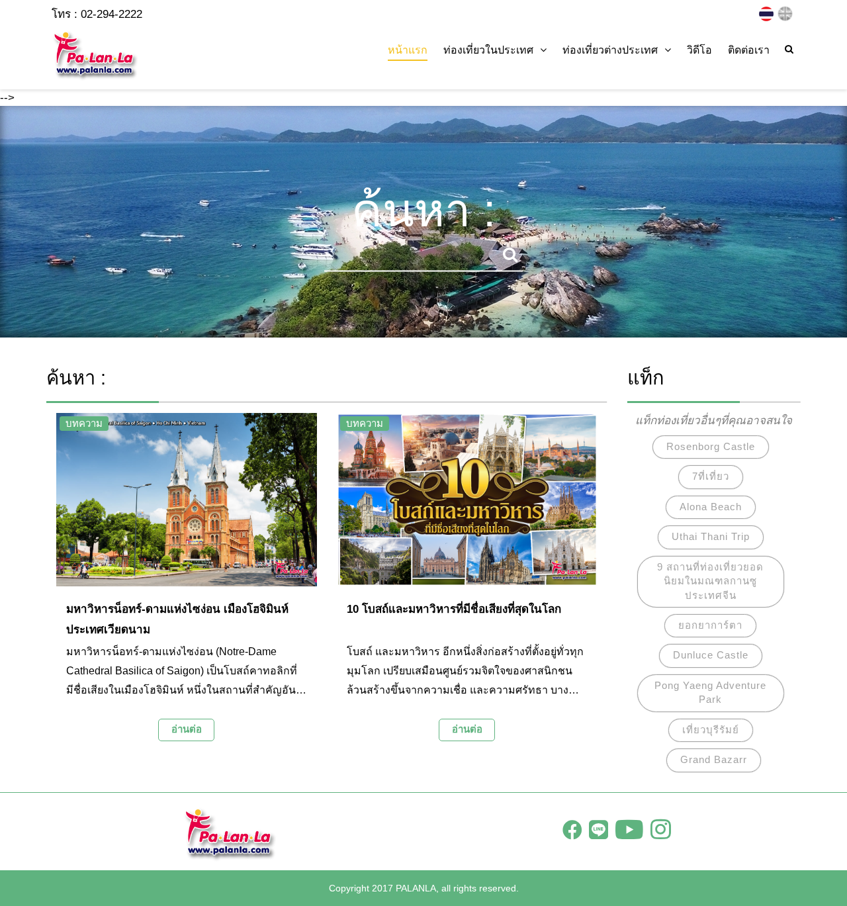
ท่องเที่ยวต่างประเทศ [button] (610, 50)
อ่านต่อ (186, 729)
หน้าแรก (407, 50)
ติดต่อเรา (749, 50)
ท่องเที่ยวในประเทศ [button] (488, 50)
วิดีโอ (699, 50)
